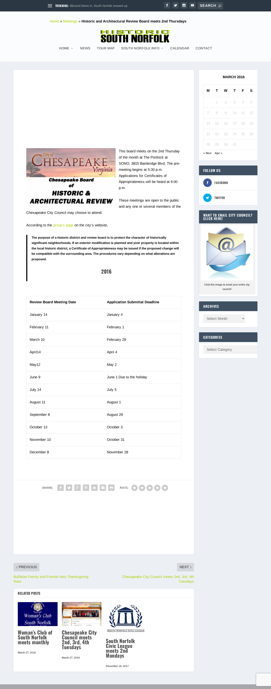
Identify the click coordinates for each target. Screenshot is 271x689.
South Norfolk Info (140, 48)
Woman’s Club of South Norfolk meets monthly (35, 637)
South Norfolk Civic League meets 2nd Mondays (120, 648)
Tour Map (106, 48)
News (85, 48)
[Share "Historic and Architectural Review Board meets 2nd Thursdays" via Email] (103, 487)
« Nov (207, 153)
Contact (204, 48)
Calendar (179, 48)
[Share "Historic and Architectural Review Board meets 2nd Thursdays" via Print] (111, 487)
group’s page (63, 225)
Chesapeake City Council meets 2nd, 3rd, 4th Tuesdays (79, 639)
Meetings (70, 21)
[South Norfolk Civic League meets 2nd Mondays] (126, 618)
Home (54, 21)
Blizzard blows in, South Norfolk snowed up (98, 5)
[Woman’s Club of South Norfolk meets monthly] (38, 614)
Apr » (218, 153)
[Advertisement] (104, 99)
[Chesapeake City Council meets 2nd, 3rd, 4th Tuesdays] (82, 614)
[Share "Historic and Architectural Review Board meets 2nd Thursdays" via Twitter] (69, 487)
